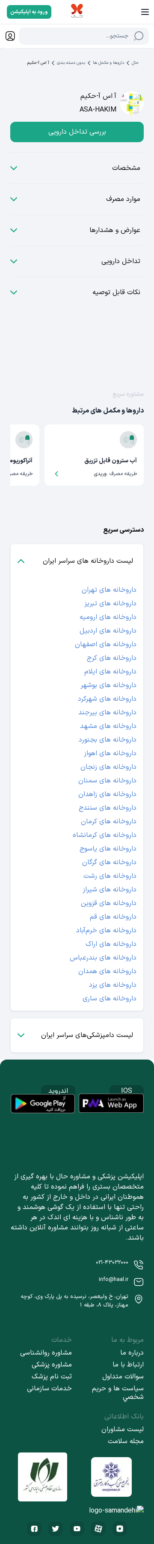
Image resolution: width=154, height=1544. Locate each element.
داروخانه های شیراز (109, 890)
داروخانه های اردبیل (108, 631)
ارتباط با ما (128, 1365)
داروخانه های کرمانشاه (104, 835)
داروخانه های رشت (109, 876)
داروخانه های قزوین (108, 903)
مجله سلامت (126, 1441)
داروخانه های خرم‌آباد (106, 930)
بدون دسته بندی (71, 63)
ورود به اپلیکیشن (29, 12)
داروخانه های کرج (111, 658)
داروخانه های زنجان (108, 767)
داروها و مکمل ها (108, 63)
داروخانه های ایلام (110, 672)
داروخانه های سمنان (107, 781)
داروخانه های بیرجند (107, 713)
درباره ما (132, 1353)
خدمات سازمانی (49, 1388)
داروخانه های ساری (109, 999)
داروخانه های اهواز (110, 753)
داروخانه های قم (113, 917)
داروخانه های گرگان (109, 862)
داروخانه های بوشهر (108, 685)
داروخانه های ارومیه (108, 617)
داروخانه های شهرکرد (107, 699)
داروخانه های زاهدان (107, 794)
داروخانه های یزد (112, 985)
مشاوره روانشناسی (46, 1353)
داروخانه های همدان (107, 971)
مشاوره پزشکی (52, 1365)
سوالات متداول (123, 1376)
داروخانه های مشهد (108, 726)
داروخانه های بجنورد (107, 740)
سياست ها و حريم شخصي (118, 1392)
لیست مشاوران (122, 1429)
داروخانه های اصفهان (105, 644)
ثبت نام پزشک (52, 1376)
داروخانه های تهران (109, 590)
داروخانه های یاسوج (108, 849)
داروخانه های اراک (111, 944)
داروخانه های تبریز (110, 604)
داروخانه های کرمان (108, 821)
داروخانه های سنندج (107, 808)
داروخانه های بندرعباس (103, 958)
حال (135, 63)
